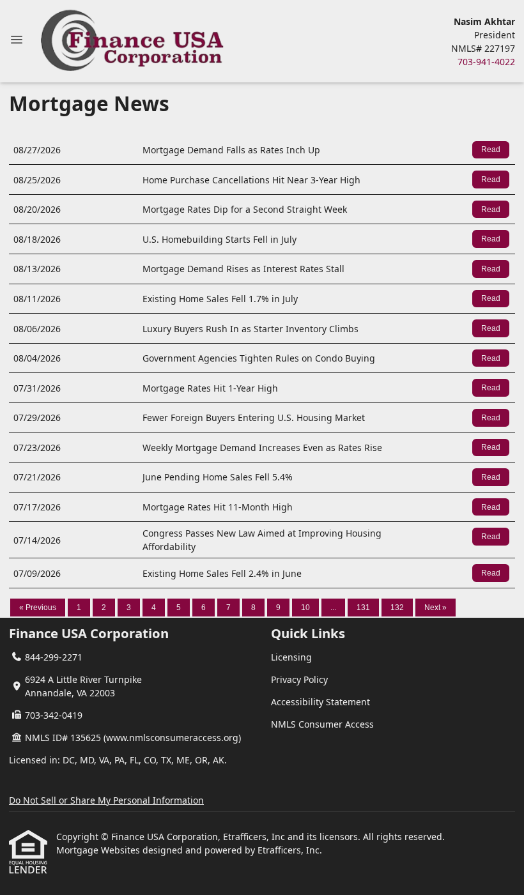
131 (363, 607)
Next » (435, 607)
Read (490, 149)
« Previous (37, 607)
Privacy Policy (299, 679)
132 (397, 607)
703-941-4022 (486, 62)
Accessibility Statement (320, 702)
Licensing (291, 657)
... (333, 607)
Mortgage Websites (99, 850)
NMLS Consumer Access (322, 724)
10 (305, 607)
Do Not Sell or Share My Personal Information (106, 800)
